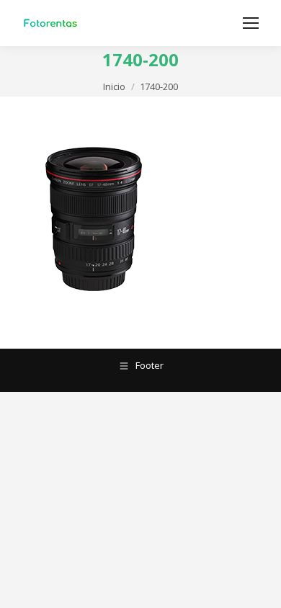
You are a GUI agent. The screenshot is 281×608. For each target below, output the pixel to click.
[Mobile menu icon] (250, 23)
